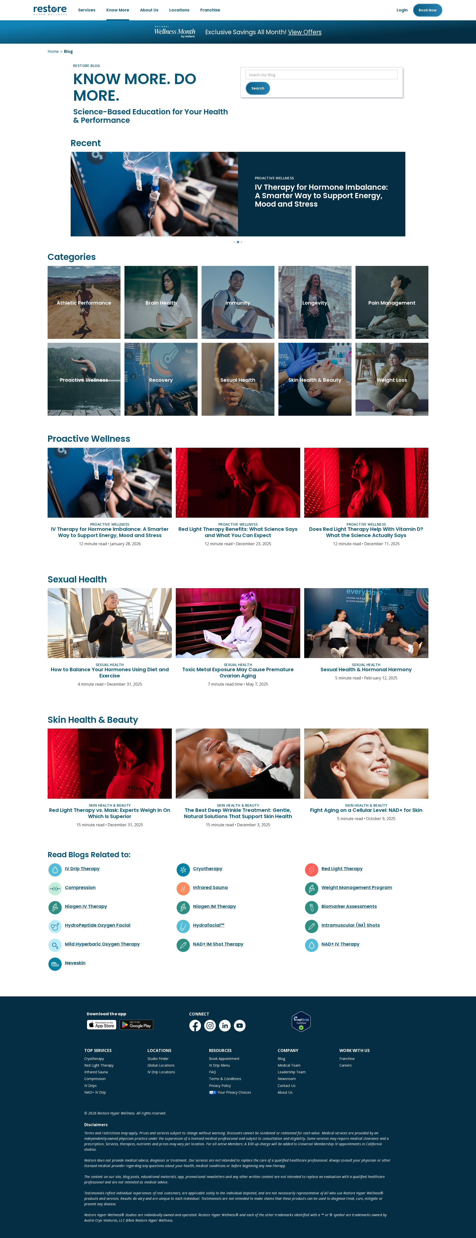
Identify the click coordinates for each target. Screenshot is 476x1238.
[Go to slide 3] (241, 242)
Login (402, 10)
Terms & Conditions (225, 1078)
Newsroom (287, 1078)
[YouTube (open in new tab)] (240, 1026)
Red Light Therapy (99, 1065)
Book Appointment (224, 1058)
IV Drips (90, 1085)
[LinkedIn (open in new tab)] (225, 1026)
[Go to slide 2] (238, 242)
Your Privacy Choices (234, 1092)
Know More (117, 10)
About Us (149, 10)
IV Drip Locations (161, 1072)
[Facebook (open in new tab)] (195, 1026)
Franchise (210, 10)
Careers (345, 1065)
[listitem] (238, 194)
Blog (281, 1058)
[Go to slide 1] (235, 242)
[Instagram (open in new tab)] (210, 1026)
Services (86, 10)
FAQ (212, 1072)
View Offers (305, 32)
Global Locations (161, 1065)
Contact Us (287, 1085)
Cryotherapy (94, 1058)
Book (428, 10)
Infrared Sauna (96, 1072)
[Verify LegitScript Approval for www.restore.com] (301, 1021)
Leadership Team (292, 1072)
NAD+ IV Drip (95, 1092)
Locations (179, 10)
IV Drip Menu (219, 1065)
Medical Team (289, 1065)
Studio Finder (158, 1058)
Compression (95, 1078)
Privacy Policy (220, 1085)
